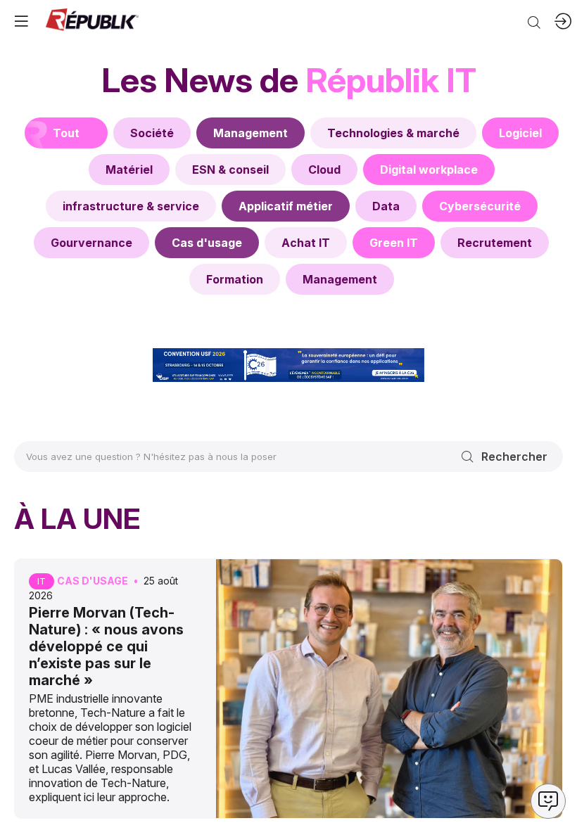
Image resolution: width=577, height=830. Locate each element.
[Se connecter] (563, 21)
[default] (152, 132)
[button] (21, 21)
